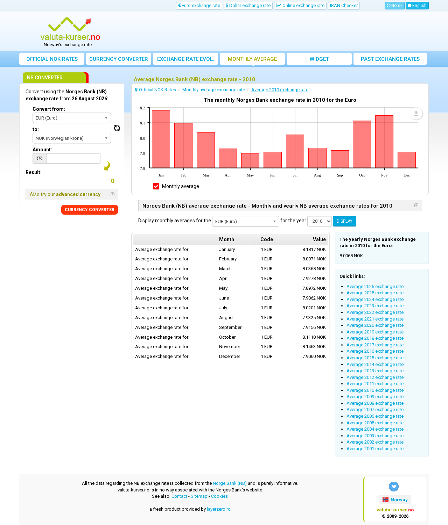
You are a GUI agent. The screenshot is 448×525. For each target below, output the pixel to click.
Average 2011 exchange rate (375, 383)
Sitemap (199, 496)
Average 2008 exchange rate (375, 403)
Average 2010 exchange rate (375, 390)
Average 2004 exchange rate (375, 429)
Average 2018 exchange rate (375, 338)
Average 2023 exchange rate (375, 305)
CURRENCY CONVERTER (89, 209)
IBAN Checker (344, 5)
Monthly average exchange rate (252, 60)
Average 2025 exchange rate (375, 292)
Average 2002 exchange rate (375, 442)
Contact (179, 496)
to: (36, 129)
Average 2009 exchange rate (375, 396)
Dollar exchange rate (249, 5)
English (419, 5)
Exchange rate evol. (185, 59)
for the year (293, 220)
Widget (319, 59)
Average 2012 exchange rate (375, 377)
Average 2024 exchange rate (375, 299)
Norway (399, 499)
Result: (34, 172)
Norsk (396, 5)
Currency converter (118, 59)
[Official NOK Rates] (70, 29)
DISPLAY (344, 221)
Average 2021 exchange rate (375, 319)
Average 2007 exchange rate (375, 409)
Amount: (42, 149)
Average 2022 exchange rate (375, 312)
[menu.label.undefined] (416, 113)
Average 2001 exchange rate (375, 448)
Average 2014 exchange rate (375, 364)
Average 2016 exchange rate (375, 351)
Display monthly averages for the (174, 220)
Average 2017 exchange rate (375, 344)
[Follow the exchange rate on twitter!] (394, 486)
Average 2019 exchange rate (375, 332)
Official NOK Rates (52, 59)
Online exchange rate (302, 5)
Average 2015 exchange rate (375, 357)
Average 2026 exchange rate (375, 286)
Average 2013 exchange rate (375, 370)
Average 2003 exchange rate (375, 435)
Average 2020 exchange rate (375, 325)
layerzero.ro (219, 509)
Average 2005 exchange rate (375, 422)
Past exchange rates (390, 59)
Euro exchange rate (200, 5)
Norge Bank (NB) (230, 483)
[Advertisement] (275, 31)
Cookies (219, 496)
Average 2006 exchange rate (375, 416)
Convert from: (49, 109)
